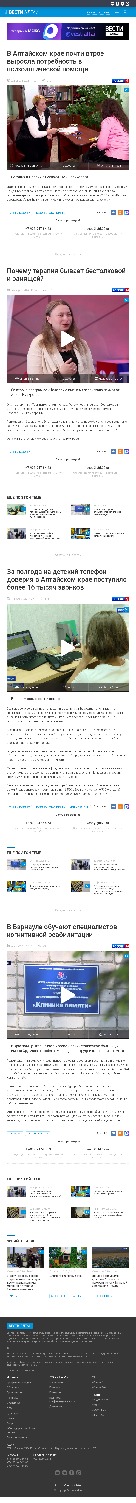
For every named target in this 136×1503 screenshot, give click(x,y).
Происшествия (15, 1392)
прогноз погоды (103, 1296)
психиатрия (15, 1133)
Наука (10, 1418)
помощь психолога (19, 213)
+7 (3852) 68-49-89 (17, 1466)
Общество (69, 165)
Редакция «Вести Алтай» (30, 165)
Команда (54, 1387)
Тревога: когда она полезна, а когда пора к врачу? (109, 534)
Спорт (10, 1423)
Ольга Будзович (29, 687)
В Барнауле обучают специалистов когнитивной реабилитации (107, 512)
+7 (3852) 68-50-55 (17, 1458)
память (12, 1296)
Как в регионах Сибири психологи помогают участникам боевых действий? (45, 536)
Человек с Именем (111, 378)
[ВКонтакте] (112, 4)
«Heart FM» (98, 1415)
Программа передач (19, 1382)
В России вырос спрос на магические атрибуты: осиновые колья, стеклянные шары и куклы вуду (109, 890)
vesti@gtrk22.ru (42, 1458)
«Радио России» (101, 1399)
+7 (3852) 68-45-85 (17, 1462)
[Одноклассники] (117, 4)
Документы (56, 1406)
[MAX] (127, 4)
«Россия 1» (98, 1382)
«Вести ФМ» (99, 1409)
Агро (10, 1408)
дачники (76, 1296)
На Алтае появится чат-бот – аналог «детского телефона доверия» (108, 1215)
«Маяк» (96, 1404)
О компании (56, 1382)
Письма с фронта (17, 1437)
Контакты (55, 1392)
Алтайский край (111, 165)
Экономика (13, 1402)
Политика (12, 1397)
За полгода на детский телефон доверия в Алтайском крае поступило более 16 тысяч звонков (45, 513)
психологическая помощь (50, 213)
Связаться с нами (98, 12)
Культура (12, 1413)
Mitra (80, 1490)
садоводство (58, 1296)
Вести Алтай (111, 687)
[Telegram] (122, 4)
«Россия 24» (99, 1387)
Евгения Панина (29, 378)
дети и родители (79, 807)
